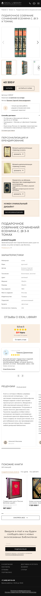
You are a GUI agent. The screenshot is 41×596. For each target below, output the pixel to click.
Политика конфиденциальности (14, 554)
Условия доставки (8, 130)
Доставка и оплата (29, 564)
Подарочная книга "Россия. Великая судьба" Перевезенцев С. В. (13, 502)
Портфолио (6, 572)
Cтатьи (24, 570)
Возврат (24, 567)
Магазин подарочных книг (13, 592)
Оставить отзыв (20, 340)
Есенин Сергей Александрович (19, 100)
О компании (7, 564)
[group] (20, 42)
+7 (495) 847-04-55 (8, 580)
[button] (38, 42)
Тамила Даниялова (24, 353)
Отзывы (4, 570)
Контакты (5, 567)
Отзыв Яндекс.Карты (9, 369)
